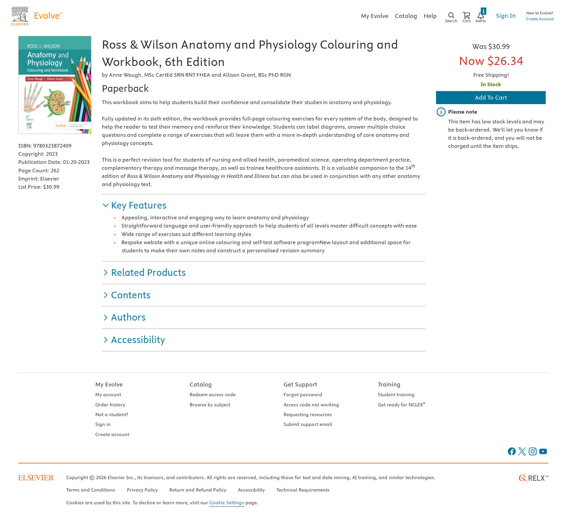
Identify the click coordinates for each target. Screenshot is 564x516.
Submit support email (308, 424)
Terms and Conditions (90, 490)
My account (108, 395)
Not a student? (111, 414)
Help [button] (430, 16)
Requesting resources (308, 414)
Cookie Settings (227, 503)
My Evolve (109, 384)
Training (389, 384)
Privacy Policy (142, 490)
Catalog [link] (406, 16)
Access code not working (311, 405)
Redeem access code (213, 395)
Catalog (201, 384)
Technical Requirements (303, 490)
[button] (134, 205)
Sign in (103, 424)
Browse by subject (210, 405)
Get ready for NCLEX (401, 405)
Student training (396, 395)
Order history (110, 405)
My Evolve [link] (374, 16)
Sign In (506, 15)
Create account (112, 434)
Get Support (300, 384)
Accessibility (251, 490)
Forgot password (303, 395)
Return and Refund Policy (197, 490)
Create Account (540, 18)
